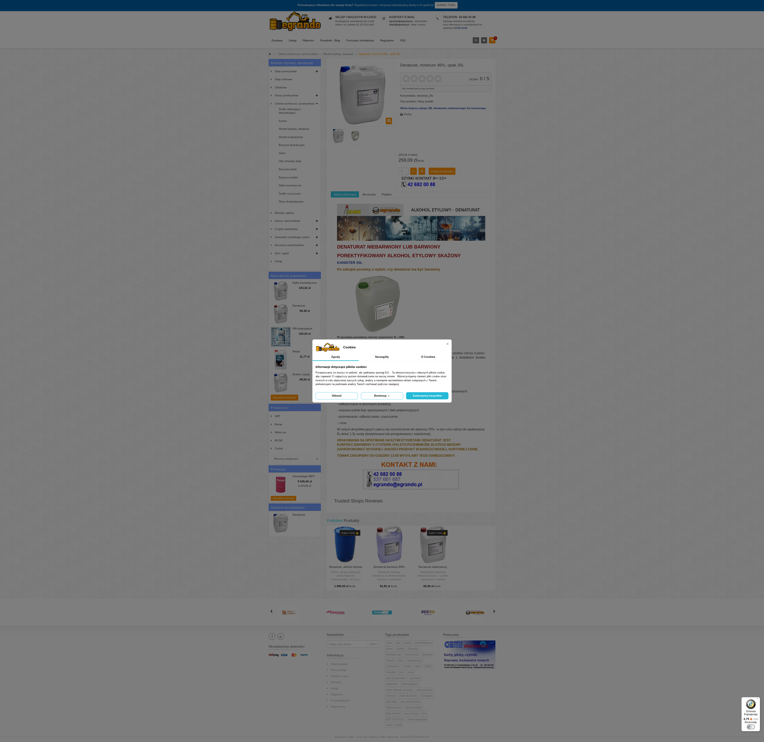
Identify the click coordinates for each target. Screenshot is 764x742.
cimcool (390, 695)
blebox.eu (280, 432)
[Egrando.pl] (295, 22)
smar (410, 672)
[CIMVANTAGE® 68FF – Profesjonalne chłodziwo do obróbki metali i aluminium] (280, 484)
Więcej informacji (345, 194)
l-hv (401, 672)
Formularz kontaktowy (360, 40)
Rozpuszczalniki (288, 177)
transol (390, 660)
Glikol (282, 153)
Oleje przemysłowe (286, 71)
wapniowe (391, 683)
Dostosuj (380, 395)
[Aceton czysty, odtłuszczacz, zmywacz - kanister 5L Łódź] (280, 382)
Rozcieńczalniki (288, 169)
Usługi (292, 40)
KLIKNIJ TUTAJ (446, 5)
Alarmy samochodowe (287, 220)
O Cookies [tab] (428, 356)
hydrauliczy (392, 666)
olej (398, 642)
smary (407, 642)
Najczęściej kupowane (289, 276)
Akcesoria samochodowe (289, 245)
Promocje (278, 469)
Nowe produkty (339, 664)
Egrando (413, 648)
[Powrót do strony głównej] (270, 54)
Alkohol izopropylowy (291, 137)
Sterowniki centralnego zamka (292, 237)
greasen (427, 654)
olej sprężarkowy (410, 701)
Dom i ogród (282, 253)
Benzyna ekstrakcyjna (291, 145)
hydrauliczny (393, 654)
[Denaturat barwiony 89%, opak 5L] (389, 544)
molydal (390, 672)
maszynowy (412, 654)
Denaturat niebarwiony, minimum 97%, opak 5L (433, 568)
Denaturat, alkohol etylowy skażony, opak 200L (345, 568)
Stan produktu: (408, 101)
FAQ (402, 40)
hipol (418, 666)
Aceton (283, 120)
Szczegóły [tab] (382, 356)
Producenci (280, 408)
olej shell (391, 701)
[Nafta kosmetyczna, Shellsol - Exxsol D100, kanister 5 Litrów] (280, 291)
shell (398, 725)
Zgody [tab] (335, 356)
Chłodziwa (280, 87)
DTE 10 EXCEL (395, 719)
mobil (428, 666)
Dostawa (277, 40)
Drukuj (407, 114)
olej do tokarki (414, 707)
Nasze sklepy (339, 670)
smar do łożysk (408, 695)
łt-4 (424, 713)
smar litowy (411, 713)
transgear (426, 695)
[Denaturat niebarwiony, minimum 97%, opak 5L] (432, 544)
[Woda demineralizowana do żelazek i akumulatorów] (280, 360)
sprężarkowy (414, 660)
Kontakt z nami (339, 676)
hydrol (400, 648)
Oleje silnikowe (283, 79)
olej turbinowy (424, 689)
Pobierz (387, 194)
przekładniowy (423, 642)
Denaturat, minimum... (299, 516)
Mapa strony (338, 706)
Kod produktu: (408, 95)
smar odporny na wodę (399, 689)
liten (400, 660)
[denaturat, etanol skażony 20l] (338, 136)
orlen (389, 642)
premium (415, 678)
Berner (278, 424)
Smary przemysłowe (286, 95)
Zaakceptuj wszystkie (427, 395)
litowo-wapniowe (417, 719)
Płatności (308, 40)
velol (389, 725)
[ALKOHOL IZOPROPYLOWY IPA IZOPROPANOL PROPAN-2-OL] (280, 337)
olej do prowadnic (396, 678)
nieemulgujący (409, 683)
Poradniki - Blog (330, 40)
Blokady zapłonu (284, 212)
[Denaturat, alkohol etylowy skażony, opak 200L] (345, 544)
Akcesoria (368, 194)
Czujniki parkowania (286, 229)
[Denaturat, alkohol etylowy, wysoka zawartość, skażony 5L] (280, 314)
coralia (407, 666)
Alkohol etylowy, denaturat (294, 128)
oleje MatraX (393, 713)
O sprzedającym (340, 700)
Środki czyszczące (290, 193)
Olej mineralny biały (290, 161)
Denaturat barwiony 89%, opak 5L (389, 568)
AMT (277, 416)
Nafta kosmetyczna (290, 185)
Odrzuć (337, 395)
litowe (389, 648)
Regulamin (387, 40)
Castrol (279, 448)
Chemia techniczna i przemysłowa (294, 103)
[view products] (289, 612)
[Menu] (757, 699)
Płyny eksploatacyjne (291, 201)
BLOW (278, 440)
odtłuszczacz (393, 707)
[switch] (751, 726)
